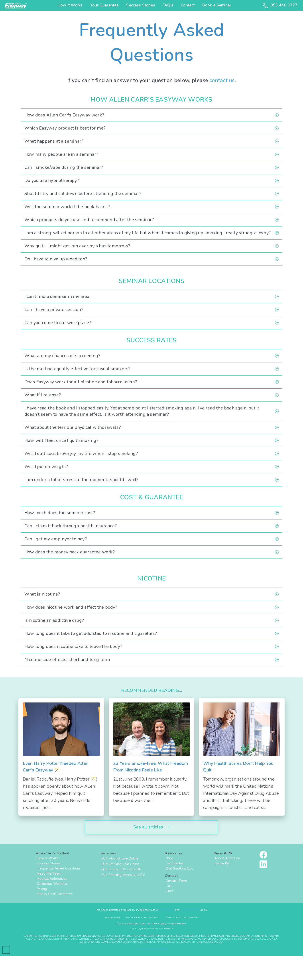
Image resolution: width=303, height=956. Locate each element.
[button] (151, 115)
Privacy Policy (166, 910)
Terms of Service (190, 910)
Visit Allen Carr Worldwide (151, 948)
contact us (221, 80)
